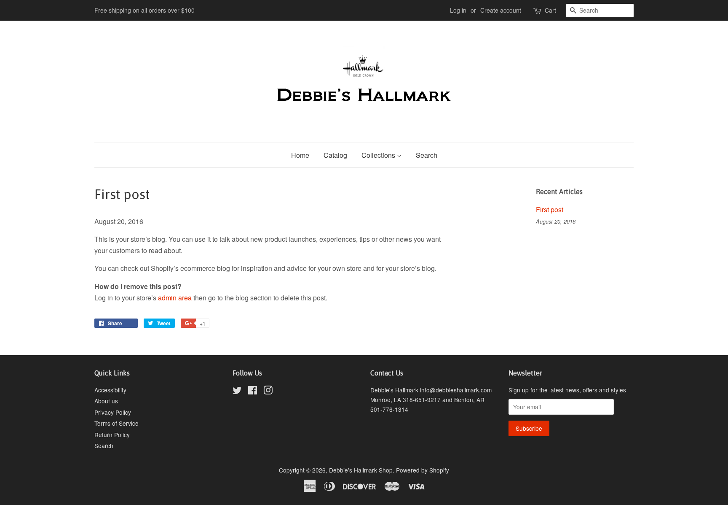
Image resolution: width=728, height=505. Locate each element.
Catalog (335, 155)
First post (549, 209)
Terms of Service (116, 423)
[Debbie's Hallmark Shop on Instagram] (268, 391)
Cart (550, 10)
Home (300, 155)
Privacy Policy (112, 412)
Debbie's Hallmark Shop (361, 470)
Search (426, 155)
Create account (500, 10)
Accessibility (110, 390)
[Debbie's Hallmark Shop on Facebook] (252, 391)
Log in (458, 10)
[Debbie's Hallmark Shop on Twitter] (237, 391)
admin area (175, 297)
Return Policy (112, 434)
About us (106, 401)
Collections (379, 155)
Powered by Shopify (422, 470)
